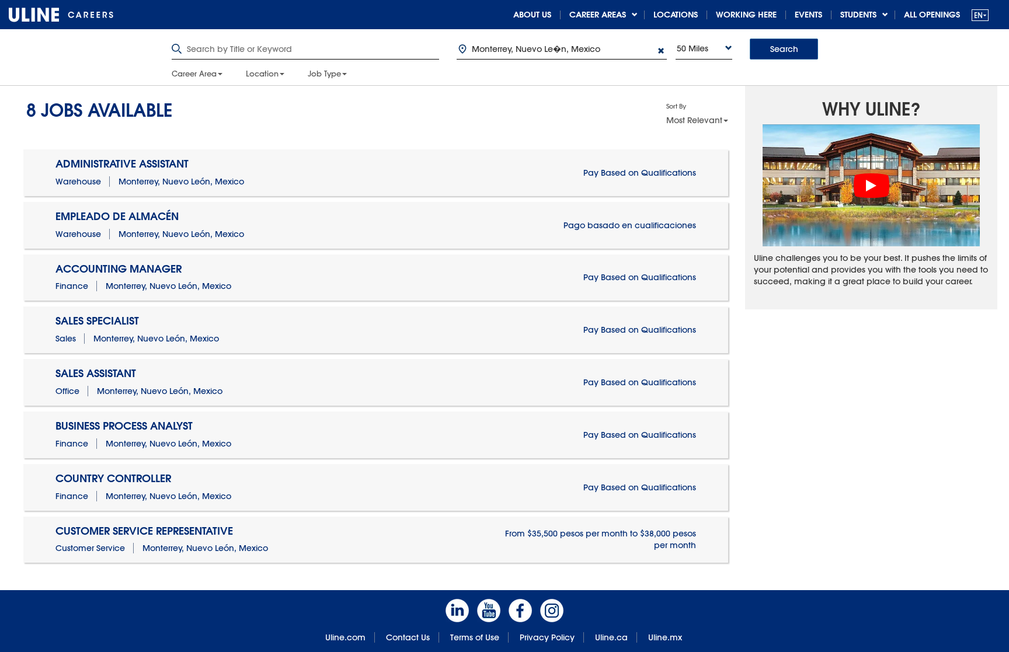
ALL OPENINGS (932, 14)
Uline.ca (611, 637)
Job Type (324, 73)
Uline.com (345, 637)
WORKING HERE (746, 14)
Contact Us (408, 637)
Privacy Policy (547, 637)
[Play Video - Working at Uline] (871, 185)
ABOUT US (532, 14)
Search (784, 49)
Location (262, 73)
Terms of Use (474, 637)
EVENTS (808, 14)
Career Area (194, 73)
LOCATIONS (675, 14)
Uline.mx (665, 637)
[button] (980, 15)
